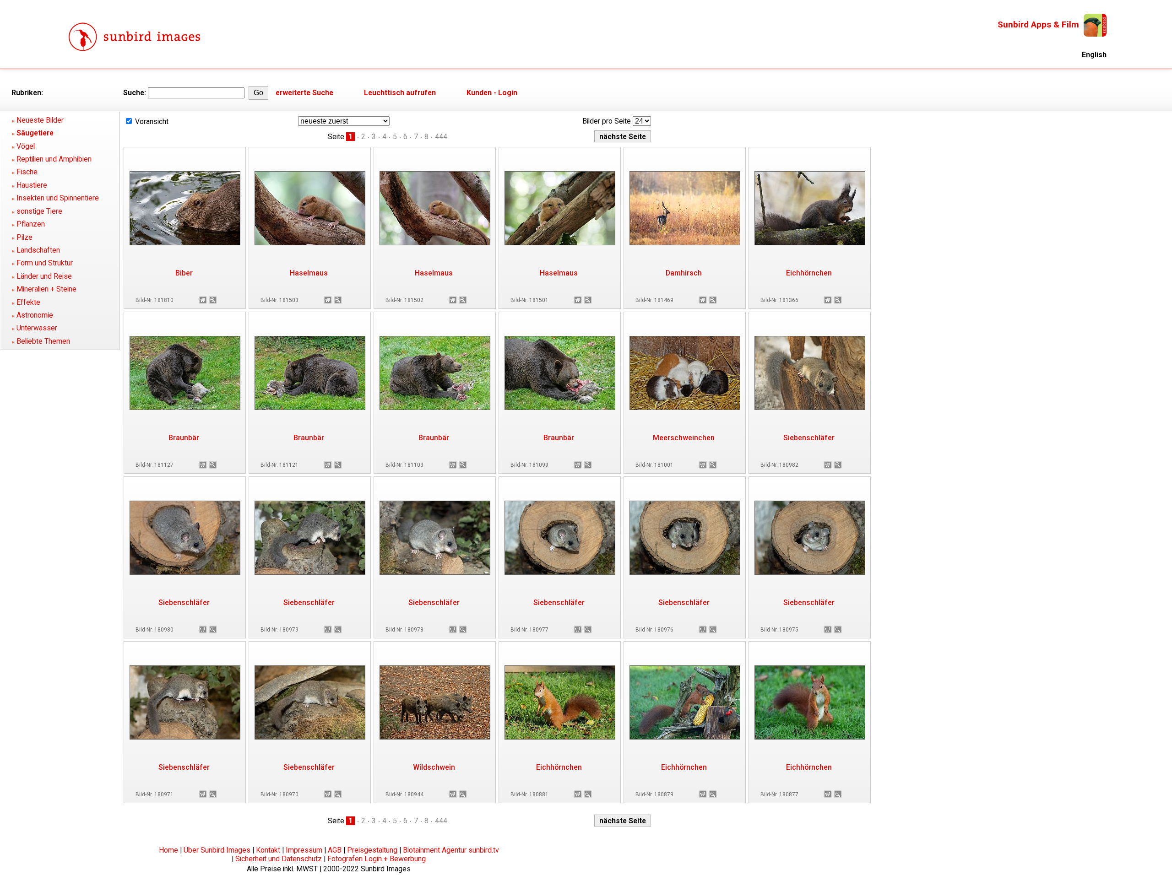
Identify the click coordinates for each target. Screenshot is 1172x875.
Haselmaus (309, 273)
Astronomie (34, 315)
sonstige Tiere (39, 211)
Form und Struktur (44, 263)
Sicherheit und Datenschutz (278, 858)
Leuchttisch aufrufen (400, 92)
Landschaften (38, 250)
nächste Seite (622, 136)
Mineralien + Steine (46, 289)
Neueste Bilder (40, 120)
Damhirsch (684, 273)
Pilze (24, 237)
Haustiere (31, 185)
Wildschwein (434, 767)
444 (441, 136)
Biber (184, 273)
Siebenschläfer (809, 437)
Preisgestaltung (372, 850)
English (1094, 54)
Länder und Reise (44, 276)
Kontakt (268, 850)
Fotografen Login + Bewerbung (376, 858)
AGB (335, 850)
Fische (27, 171)
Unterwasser (36, 328)
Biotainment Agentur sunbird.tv (451, 850)
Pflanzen (30, 224)
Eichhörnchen (809, 273)
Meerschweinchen (684, 437)
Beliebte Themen (43, 341)
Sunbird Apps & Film (1038, 24)
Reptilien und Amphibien (54, 159)
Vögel (25, 146)
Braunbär (183, 437)
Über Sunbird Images (217, 850)
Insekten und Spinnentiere (57, 198)
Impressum (304, 850)
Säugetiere (35, 133)
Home (168, 850)
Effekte (28, 302)
